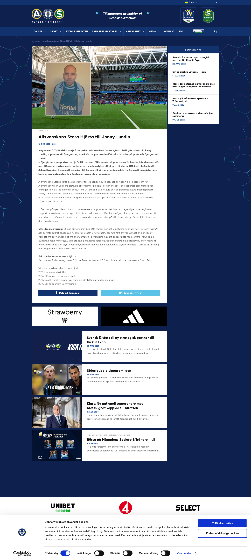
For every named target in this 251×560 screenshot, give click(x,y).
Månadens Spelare (97, 435)
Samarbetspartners (104, 31)
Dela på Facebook (69, 293)
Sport (54, 31)
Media (152, 31)
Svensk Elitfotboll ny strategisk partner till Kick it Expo (191, 59)
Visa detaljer (184, 553)
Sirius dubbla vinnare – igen (189, 71)
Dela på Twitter (132, 293)
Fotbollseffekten (77, 31)
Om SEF (38, 31)
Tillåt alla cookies (222, 523)
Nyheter (36, 41)
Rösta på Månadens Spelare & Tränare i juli (190, 100)
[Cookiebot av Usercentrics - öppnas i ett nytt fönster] (22, 553)
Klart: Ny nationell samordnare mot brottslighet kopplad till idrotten (193, 85)
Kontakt (169, 31)
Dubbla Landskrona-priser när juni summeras (192, 114)
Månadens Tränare (119, 435)
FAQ (181, 31)
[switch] (99, 553)
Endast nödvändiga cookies (222, 533)
